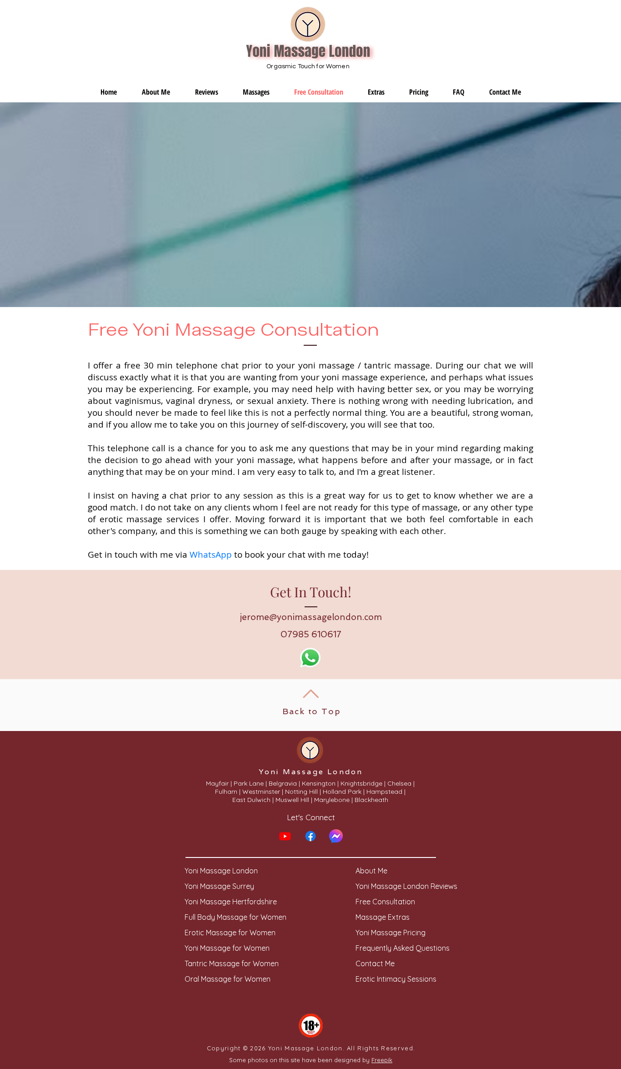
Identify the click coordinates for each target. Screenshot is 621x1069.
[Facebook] (310, 836)
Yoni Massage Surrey (219, 886)
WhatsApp (211, 554)
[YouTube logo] (285, 836)
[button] (256, 92)
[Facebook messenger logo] (336, 836)
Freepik (381, 1060)
